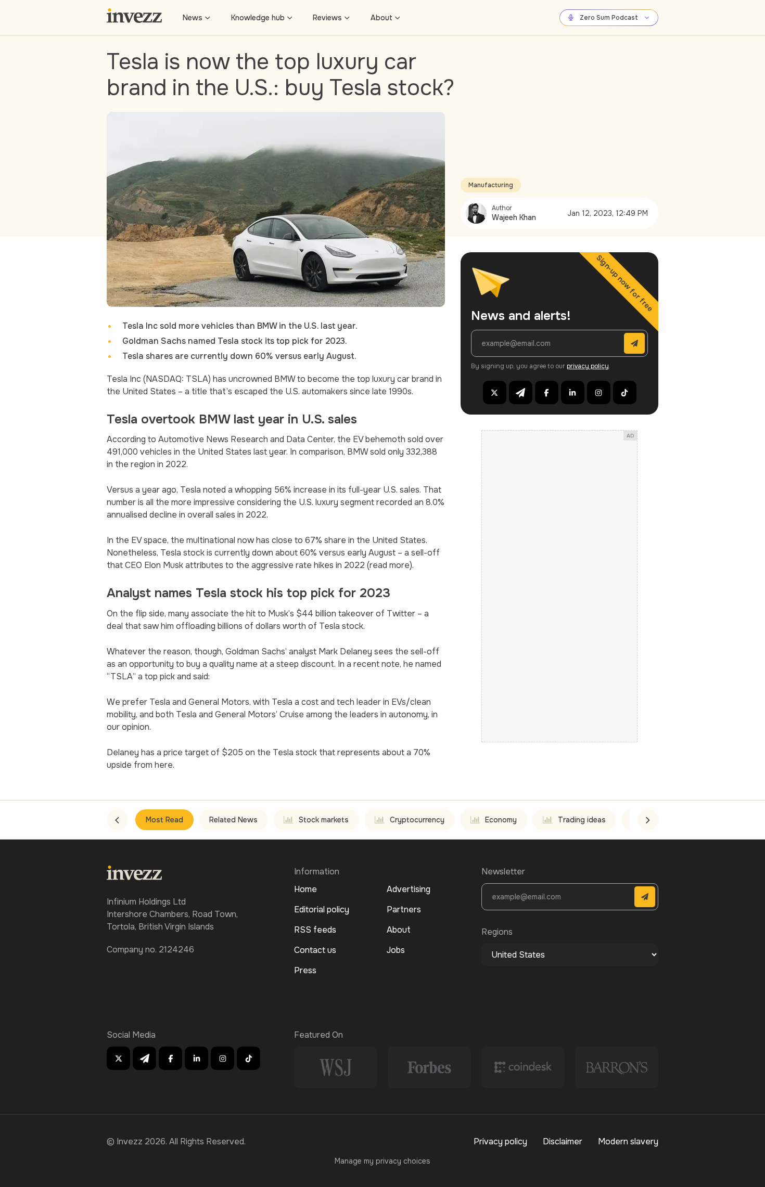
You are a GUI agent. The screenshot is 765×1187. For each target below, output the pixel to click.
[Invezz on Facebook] (546, 392)
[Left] (117, 819)
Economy (501, 819)
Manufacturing (490, 185)
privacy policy (588, 366)
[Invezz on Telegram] (520, 392)
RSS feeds (315, 929)
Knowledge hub (258, 17)
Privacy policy (500, 1141)
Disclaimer (562, 1141)
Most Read (164, 819)
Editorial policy (321, 909)
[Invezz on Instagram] (598, 392)
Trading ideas (582, 819)
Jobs (396, 950)
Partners (404, 909)
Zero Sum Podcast (609, 18)
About (381, 17)
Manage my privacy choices (382, 1161)
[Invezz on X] (494, 392)
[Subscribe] (634, 343)
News (192, 17)
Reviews (327, 17)
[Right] (648, 819)
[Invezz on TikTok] (624, 392)
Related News (233, 819)
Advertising (408, 889)
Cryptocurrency (417, 819)
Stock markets (324, 819)
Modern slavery (628, 1141)
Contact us (315, 950)
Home (305, 889)
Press (305, 970)
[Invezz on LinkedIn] (572, 392)
